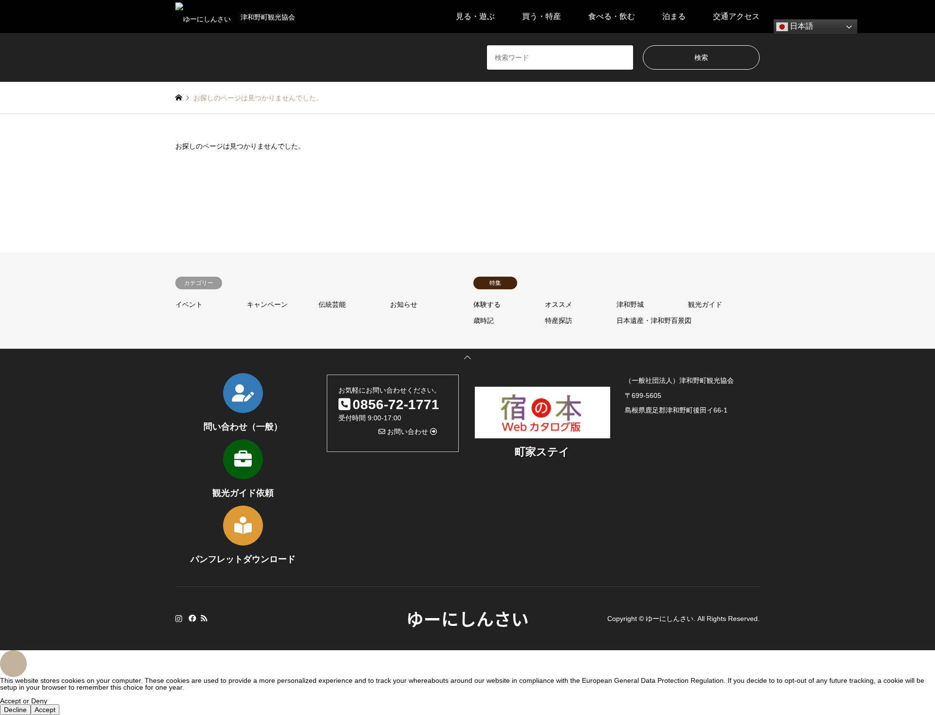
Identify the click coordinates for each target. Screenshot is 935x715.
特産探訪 (558, 320)
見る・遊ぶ (475, 16)
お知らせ (403, 304)
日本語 (800, 26)
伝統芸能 (332, 304)
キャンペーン (267, 304)
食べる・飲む (611, 16)
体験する (487, 304)
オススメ (558, 304)
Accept (45, 710)
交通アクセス (736, 16)
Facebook (191, 618)
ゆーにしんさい (467, 618)
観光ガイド (705, 304)
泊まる (674, 16)
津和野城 (630, 304)
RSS (204, 618)
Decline (15, 710)
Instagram (178, 618)
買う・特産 (541, 16)
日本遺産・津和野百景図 (654, 320)
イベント (189, 304)
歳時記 (483, 320)
